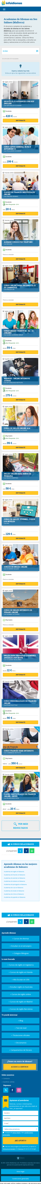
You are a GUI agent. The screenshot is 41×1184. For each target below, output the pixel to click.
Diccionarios (21, 1043)
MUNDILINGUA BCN (13, 798)
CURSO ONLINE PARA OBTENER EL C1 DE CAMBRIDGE (20, 286)
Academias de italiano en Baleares (14, 881)
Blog (21, 1020)
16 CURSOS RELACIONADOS (22, 844)
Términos (20, 1149)
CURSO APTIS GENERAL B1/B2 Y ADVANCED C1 (17, 148)
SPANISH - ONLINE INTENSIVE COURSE (17, 379)
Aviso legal (20, 1171)
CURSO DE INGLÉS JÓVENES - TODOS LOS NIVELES (19, 520)
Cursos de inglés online (21, 994)
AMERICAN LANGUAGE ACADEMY (17, 430)
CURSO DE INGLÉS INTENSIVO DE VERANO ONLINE (18, 611)
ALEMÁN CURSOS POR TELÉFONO (18, 242)
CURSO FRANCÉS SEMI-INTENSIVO (19, 751)
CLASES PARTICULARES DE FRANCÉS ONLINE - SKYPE (20, 795)
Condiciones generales (20, 1179)
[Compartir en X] (20, 850)
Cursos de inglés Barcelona (21, 1009)
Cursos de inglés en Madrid (21, 1001)
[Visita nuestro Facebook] (12, 1090)
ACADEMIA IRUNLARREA (14, 660)
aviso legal (16, 1133)
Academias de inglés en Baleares (14, 871)
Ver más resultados (20, 826)
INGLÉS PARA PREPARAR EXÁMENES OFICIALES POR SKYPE (20, 657)
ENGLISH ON (10, 289)
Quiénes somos (8, 1082)
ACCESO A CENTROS (19, 1067)
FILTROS (5, 51)
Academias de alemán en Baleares (14, 878)
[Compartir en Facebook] (26, 850)
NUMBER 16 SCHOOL (13, 614)
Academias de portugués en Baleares (15, 884)
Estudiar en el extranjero (21, 946)
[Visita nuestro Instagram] (18, 1090)
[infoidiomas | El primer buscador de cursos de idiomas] (14, 3)
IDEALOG (9, 244)
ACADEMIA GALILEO (13, 569)
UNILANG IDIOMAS (12, 196)
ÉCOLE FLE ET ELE (12, 705)
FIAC (8, 523)
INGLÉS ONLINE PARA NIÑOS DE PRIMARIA (17, 475)
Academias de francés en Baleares (14, 875)
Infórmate (20, 120)
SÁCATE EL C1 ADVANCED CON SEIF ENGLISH (19, 102)
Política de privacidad (9, 1149)
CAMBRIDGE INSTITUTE (14, 753)
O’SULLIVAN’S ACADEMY (14, 151)
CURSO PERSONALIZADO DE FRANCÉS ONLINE (20, 702)
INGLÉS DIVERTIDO (12, 478)
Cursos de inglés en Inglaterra (21, 965)
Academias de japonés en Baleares (14, 897)
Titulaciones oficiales (21, 1035)
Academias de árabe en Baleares (14, 891)
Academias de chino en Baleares (14, 894)
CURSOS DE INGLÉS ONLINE (15, 567)
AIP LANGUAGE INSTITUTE (15, 382)
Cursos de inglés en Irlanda (21, 972)
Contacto (6, 1078)
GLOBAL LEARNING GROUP (15, 335)
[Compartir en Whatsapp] (31, 850)
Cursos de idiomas (21, 938)
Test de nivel (21, 1028)
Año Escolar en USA (21, 979)
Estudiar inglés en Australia (21, 987)
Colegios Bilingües (21, 953)
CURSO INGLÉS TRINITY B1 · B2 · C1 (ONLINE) (18, 332)
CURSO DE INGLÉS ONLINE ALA (17, 428)
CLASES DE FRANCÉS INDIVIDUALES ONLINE (19, 193)
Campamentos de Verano (21, 1050)
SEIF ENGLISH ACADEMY (14, 105)
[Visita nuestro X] (5, 1090)
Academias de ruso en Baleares (13, 887)
